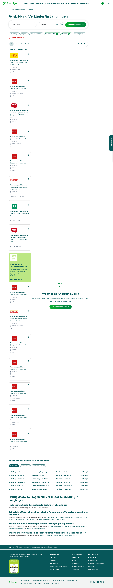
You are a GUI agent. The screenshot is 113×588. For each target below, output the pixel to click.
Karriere (54, 583)
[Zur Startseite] (10, 3)
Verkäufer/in (30, 9)
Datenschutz (25, 580)
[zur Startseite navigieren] (9, 9)
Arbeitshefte (92, 557)
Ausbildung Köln (85, 482)
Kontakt (74, 560)
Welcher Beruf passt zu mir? (58, 566)
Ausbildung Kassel (62, 482)
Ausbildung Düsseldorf (40, 479)
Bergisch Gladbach (66, 536)
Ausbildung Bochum (15, 475)
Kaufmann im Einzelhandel (56, 526)
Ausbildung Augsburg (39, 472)
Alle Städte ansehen (86, 489)
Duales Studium (24, 556)
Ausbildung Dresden (16, 479)
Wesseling (43, 536)
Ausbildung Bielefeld (87, 472)
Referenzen (75, 569)
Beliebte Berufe (25, 465)
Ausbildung (15, 9)
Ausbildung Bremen (62, 475)
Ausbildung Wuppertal (63, 489)
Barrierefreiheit (26, 583)
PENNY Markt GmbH (52, 517)
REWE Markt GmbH (20, 519)
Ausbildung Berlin (62, 472)
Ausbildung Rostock (15, 489)
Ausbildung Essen (62, 479)
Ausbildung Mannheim (39, 486)
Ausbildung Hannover (39, 482)
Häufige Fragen (54, 569)
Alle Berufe (53, 560)
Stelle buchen (76, 557)
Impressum (37, 583)
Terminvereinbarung (78, 566)
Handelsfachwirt (70, 526)
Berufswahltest (29, 3)
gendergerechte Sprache (45, 547)
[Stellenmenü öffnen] (28, 54)
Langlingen (22, 9)
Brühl (49, 536)
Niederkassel (55, 536)
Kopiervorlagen (92, 560)
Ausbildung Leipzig (15, 486)
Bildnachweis (71, 580)
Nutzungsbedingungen (56, 580)
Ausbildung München (63, 486)
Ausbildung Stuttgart (39, 489)
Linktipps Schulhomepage (96, 563)
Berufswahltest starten (60, 307)
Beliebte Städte (14, 465)
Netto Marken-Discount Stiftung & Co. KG (52, 519)
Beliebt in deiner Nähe (39, 465)
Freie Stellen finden (76, 25)
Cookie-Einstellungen (39, 580)
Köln (77, 536)
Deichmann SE (31, 519)
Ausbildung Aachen (15, 472)
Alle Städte (53, 557)
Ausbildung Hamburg (16, 482)
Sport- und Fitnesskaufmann (36, 528)
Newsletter (91, 566)
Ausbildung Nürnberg (87, 486)
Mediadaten (75, 563)
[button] (59, 24)
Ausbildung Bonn (38, 475)
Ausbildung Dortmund (87, 475)
